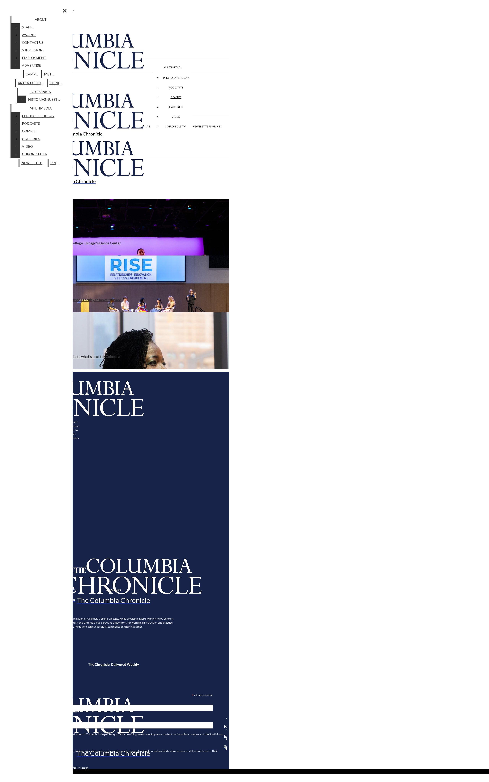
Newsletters (202, 126)
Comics (176, 97)
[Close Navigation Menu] (65, 11)
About (41, 19)
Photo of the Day (176, 77)
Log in (84, 767)
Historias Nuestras (46, 99)
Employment (34, 58)
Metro (50, 74)
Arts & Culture (31, 83)
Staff (27, 27)
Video (176, 116)
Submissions (33, 50)
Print (216, 126)
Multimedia (172, 67)
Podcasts (176, 87)
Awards (29, 35)
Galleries (176, 107)
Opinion (57, 83)
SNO (74, 767)
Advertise (31, 65)
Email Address (15, 702)
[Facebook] (225, 718)
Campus (33, 74)
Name (10, 720)
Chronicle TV (176, 126)
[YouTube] (225, 748)
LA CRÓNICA (40, 92)
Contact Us (32, 42)
